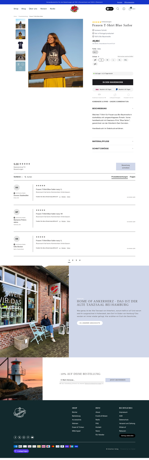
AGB (120, 416)
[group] (24, 164)
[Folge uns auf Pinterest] (28, 437)
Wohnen (75, 423)
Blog (24, 9)
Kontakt (119, 2)
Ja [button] (60, 196)
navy (95, 52)
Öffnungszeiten (129, 2)
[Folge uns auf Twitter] (19, 437)
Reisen (44, 9)
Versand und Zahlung (127, 423)
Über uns (33, 9)
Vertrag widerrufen (127, 435)
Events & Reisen (101, 416)
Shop (16, 9)
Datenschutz (124, 419)
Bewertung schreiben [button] (126, 166)
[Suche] (118, 9)
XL (119, 60)
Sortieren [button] (17, 177)
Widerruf (122, 427)
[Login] (124, 9)
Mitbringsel (76, 431)
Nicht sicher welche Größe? (125, 56)
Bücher (74, 412)
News (98, 431)
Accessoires (76, 419)
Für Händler (100, 434)
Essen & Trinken (78, 427)
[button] (101, 22)
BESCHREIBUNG (99, 108)
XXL (125, 60)
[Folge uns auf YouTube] (32, 437)
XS (95, 60)
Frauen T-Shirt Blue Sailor (36, 16)
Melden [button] (64, 196)
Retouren (122, 431)
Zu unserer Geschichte (90, 323)
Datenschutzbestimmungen (93, 383)
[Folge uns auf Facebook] (15, 437)
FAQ (97, 423)
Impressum (123, 412)
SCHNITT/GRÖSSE (100, 148)
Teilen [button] (68, 196)
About (98, 412)
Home (15, 16)
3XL (95, 64)
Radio (52, 9)
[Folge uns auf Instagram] (23, 437)
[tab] (119, 177)
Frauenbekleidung (23, 16)
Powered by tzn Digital (127, 449)
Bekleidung (76, 416)
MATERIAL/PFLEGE (100, 141)
